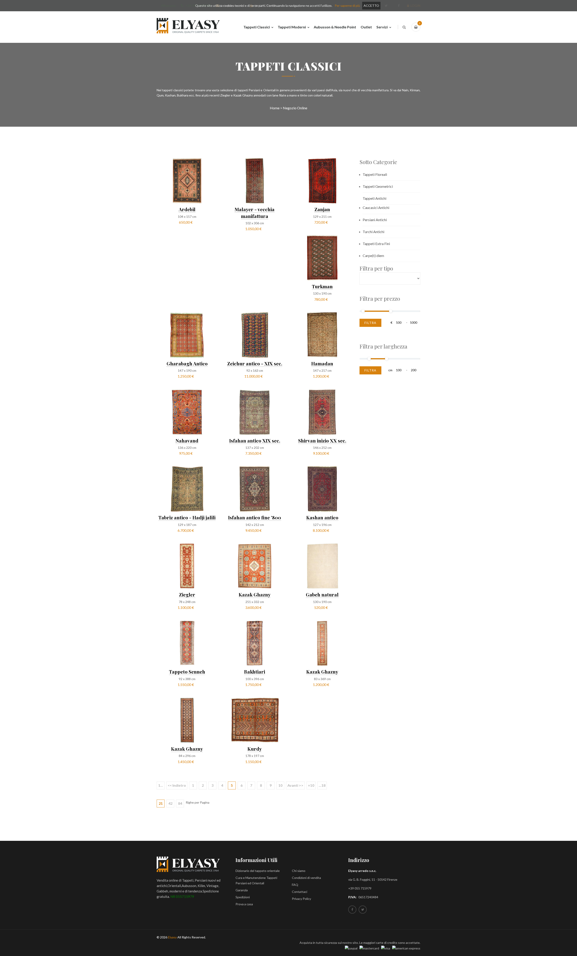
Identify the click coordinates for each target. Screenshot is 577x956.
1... (160, 785)
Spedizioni (243, 897)
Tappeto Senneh (187, 671)
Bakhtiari (254, 671)
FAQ (295, 885)
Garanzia (242, 890)
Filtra (370, 323)
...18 (322, 785)
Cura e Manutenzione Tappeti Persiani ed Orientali (256, 880)
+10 (311, 785)
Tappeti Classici (256, 27)
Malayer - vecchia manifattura (255, 212)
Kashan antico (322, 517)
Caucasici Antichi (376, 207)
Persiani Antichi (375, 220)
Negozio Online (295, 108)
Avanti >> (295, 785)
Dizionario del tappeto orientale (258, 871)
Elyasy (172, 937)
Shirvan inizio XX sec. (322, 440)
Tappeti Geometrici (378, 186)
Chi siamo (298, 871)
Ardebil (187, 209)
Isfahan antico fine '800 (254, 517)
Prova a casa (244, 904)
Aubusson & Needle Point (335, 27)
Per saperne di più (347, 5)
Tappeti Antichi (374, 198)
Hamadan (322, 363)
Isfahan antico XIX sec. (254, 440)
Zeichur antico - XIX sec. (254, 363)
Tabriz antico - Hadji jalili (186, 517)
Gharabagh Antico (187, 363)
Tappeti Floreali (375, 174)
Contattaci (299, 892)
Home (274, 108)
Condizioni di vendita (306, 878)
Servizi (382, 27)
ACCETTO (371, 5)
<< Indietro (177, 785)
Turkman (322, 286)
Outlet (366, 27)
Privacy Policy (301, 899)
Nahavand (187, 440)
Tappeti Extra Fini (376, 243)
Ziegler (187, 594)
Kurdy (254, 748)
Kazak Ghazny (254, 594)
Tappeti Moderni (292, 27)
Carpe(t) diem (373, 255)
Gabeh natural (322, 594)
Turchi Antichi (373, 231)
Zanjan (322, 209)
